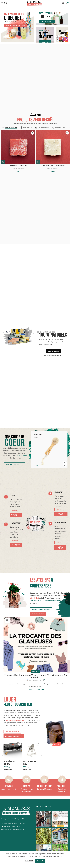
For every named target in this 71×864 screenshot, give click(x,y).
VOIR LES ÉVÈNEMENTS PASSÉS (41, 609)
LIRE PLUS (14, 510)
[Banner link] (17, 26)
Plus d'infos (29, 860)
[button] (3, 162)
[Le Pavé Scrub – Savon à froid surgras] (53, 147)
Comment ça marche (12, 731)
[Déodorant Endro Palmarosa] (49, 449)
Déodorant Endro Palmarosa (43, 434)
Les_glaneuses (34, 680)
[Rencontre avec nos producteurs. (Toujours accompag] (44, 819)
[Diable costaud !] (13, 750)
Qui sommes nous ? (60, 547)
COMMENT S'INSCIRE (38, 614)
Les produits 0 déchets (15, 515)
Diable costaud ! (9, 761)
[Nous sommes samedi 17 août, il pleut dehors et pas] (60, 836)
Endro (36, 437)
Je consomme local (16, 545)
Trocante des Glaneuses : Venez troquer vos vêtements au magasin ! (35, 676)
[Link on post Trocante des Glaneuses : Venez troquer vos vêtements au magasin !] (36, 644)
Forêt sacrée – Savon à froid (18, 166)
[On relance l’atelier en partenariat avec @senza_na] (60, 819)
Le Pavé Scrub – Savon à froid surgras (53, 166)
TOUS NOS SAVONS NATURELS (53, 356)
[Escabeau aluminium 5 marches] (32, 750)
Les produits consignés (61, 514)
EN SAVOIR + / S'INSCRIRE (35, 689)
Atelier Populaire (18, 168)
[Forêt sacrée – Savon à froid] (18, 147)
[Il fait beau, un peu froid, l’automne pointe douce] (44, 836)
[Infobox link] (8, 788)
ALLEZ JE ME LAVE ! (53, 351)
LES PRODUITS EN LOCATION (13, 736)
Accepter (40, 860)
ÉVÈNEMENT (35, 671)
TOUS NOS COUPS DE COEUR (14, 464)
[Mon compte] (63, 3)
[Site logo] (34, 3)
